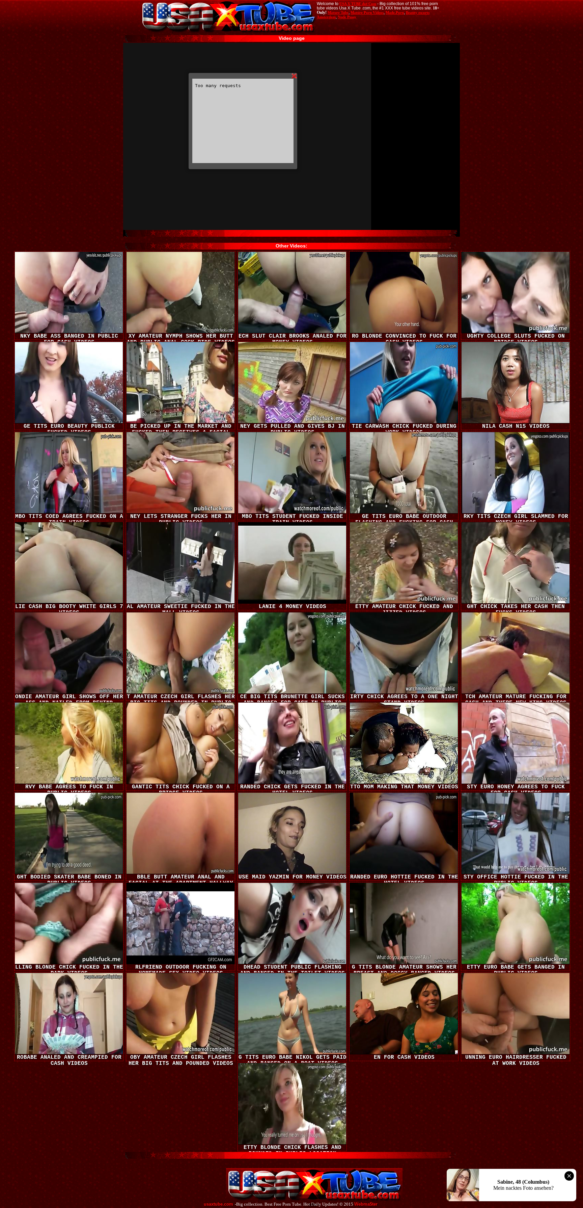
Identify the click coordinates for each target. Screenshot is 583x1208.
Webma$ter (366, 1204)
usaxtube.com (218, 1204)
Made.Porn (395, 12)
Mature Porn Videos (367, 12)
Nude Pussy (347, 17)
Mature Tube (338, 12)
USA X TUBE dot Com (357, 4)
